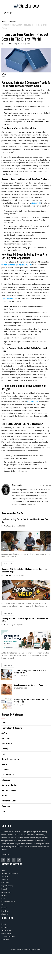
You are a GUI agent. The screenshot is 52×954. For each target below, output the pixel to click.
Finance (4, 895)
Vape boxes (8, 306)
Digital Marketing (7, 886)
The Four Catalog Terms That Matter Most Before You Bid (24, 521)
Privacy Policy (6, 933)
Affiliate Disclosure (8, 936)
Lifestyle (4, 908)
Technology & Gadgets (9, 873)
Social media (8, 226)
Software (4, 876)
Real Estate (5, 883)
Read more (8, 564)
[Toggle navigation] (47, 13)
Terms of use (6, 930)
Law (2, 905)
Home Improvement (8, 901)
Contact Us (5, 940)
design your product (30, 247)
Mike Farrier (8, 44)
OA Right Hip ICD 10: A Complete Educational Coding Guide (31, 700)
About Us (4, 927)
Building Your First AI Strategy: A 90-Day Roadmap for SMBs (24, 620)
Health (3, 898)
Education (4, 889)
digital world (36, 203)
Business (12, 21)
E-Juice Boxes (32, 402)
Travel (3, 870)
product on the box (33, 319)
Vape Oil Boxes (7, 298)
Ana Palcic (7, 526)
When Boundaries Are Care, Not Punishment (31, 685)
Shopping (4, 879)
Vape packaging (10, 323)
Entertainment (6, 892)
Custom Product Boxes (20, 106)
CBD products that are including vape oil (16, 265)
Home (4, 21)
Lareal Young (8, 575)
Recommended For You (12, 513)
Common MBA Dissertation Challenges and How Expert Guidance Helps (24, 570)
